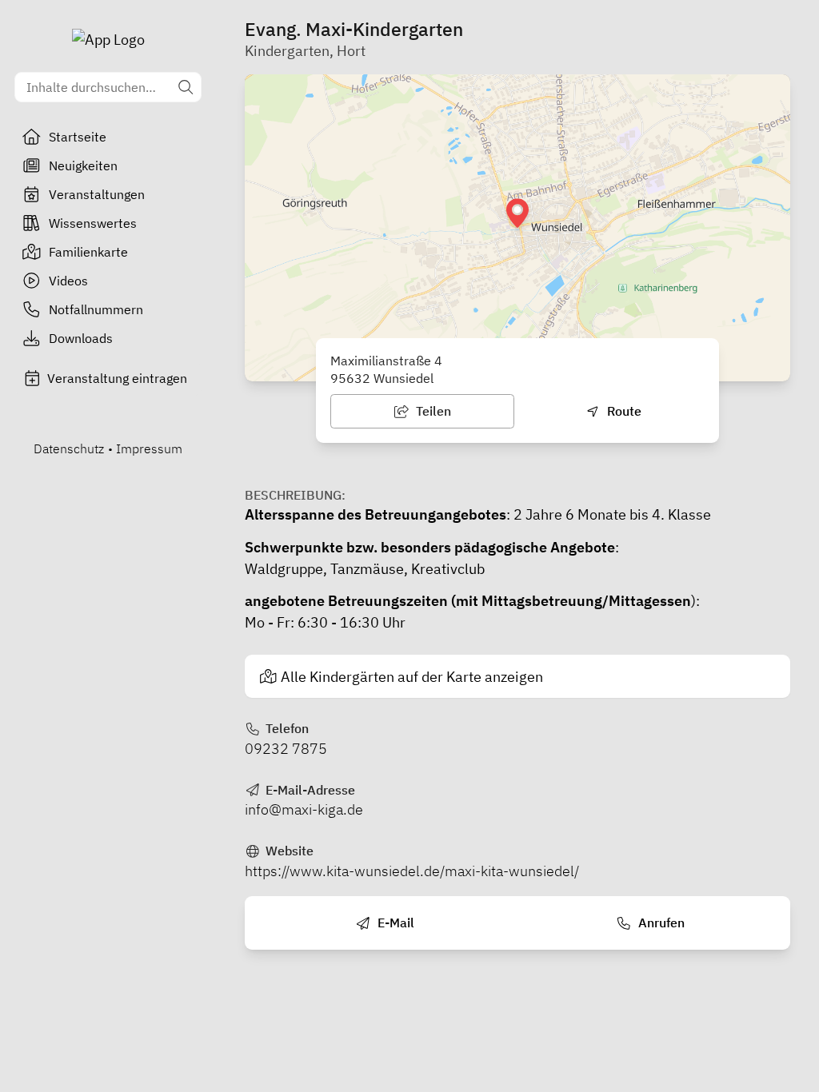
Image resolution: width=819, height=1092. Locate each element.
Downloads (81, 338)
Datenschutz (69, 448)
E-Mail (394, 923)
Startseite (77, 137)
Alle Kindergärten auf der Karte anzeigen (412, 677)
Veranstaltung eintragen (117, 378)
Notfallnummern (96, 309)
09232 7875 (286, 748)
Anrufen (660, 923)
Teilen (432, 411)
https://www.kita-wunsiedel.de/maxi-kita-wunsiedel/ (412, 871)
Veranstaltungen (97, 194)
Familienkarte (88, 252)
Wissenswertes (93, 223)
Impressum (149, 448)
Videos (68, 281)
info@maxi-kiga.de (304, 809)
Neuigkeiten (83, 165)
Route (622, 411)
